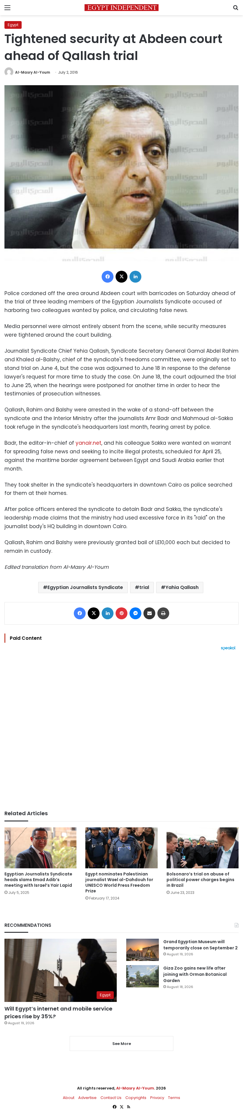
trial (144, 587)
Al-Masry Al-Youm (32, 72)
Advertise (87, 1097)
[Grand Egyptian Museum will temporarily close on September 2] (142, 950)
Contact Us (111, 1097)
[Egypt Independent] (121, 7)
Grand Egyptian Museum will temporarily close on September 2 (200, 945)
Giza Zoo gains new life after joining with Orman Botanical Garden (195, 974)
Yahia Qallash (182, 587)
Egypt (13, 25)
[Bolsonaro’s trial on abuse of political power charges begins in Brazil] (203, 847)
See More (121, 1043)
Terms (174, 1097)
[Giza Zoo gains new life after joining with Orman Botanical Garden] (142, 976)
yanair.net (88, 442)
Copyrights (135, 1097)
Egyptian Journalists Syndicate (85, 587)
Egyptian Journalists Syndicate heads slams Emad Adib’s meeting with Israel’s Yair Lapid (38, 879)
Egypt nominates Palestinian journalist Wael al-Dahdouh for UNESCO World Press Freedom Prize (119, 882)
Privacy (157, 1097)
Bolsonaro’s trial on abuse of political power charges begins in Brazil (200, 879)
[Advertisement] (121, 730)
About (68, 1097)
